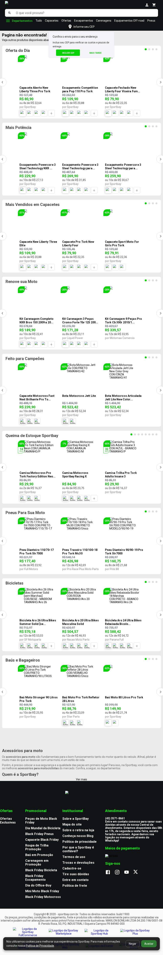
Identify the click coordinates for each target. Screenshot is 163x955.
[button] (81, 26)
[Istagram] (119, 872)
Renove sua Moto (21, 281)
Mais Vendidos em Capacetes (33, 204)
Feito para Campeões (25, 358)
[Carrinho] (154, 5)
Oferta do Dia (18, 50)
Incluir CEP (68, 53)
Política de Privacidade (40, 945)
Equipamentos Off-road (129, 20)
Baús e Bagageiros (23, 660)
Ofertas (66, 20)
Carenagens (103, 20)
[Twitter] (138, 872)
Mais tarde (95, 53)
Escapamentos (83, 20)
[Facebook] (109, 872)
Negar (132, 943)
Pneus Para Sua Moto (25, 512)
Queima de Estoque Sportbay (32, 435)
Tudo (39, 20)
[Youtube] (128, 872)
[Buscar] (9, 13)
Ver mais (81, 779)
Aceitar (148, 943)
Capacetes (51, 20)
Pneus (151, 20)
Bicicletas (14, 583)
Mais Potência (18, 127)
